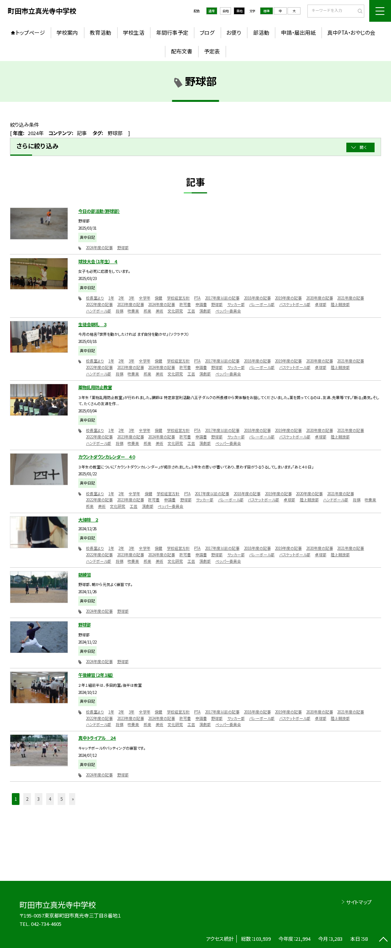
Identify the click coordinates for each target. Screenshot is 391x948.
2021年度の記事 (350, 298)
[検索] (357, 11)
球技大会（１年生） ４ (98, 261)
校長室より (95, 298)
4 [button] (50, 799)
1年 (111, 298)
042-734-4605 (46, 923)
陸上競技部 (340, 304)
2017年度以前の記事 (222, 298)
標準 (266, 10)
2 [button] (27, 799)
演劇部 (205, 311)
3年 (131, 298)
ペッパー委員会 (228, 311)
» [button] (73, 799)
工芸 (191, 311)
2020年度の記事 (319, 298)
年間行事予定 (172, 32)
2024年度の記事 (99, 247)
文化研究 (175, 311)
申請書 (201, 304)
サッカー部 (236, 304)
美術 (159, 311)
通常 (211, 10)
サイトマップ (359, 902)
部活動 (261, 32)
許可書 (185, 304)
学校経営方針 (178, 298)
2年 (121, 298)
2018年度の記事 (257, 298)
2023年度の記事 (130, 304)
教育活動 (100, 32)
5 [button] (61, 799)
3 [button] (38, 799)
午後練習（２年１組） (95, 675)
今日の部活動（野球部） (99, 211)
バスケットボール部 (294, 304)
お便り (233, 32)
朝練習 (84, 574)
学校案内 (67, 32)
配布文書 (181, 51)
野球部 (123, 247)
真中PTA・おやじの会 (351, 32)
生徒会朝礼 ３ (92, 324)
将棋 (119, 311)
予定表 (212, 51)
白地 (226, 10)
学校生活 (133, 32)
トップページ (30, 32)
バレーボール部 (262, 304)
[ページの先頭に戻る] (383, 940)
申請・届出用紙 (298, 32)
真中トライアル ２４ (97, 738)
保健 (158, 298)
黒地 (239, 10)
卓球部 (320, 304)
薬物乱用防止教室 (95, 387)
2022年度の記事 (99, 304)
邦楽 (147, 311)
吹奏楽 (133, 311)
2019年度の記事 (288, 298)
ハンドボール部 (98, 311)
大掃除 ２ (88, 520)
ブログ (207, 32)
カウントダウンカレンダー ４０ (106, 457)
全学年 (144, 298)
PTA (197, 298)
